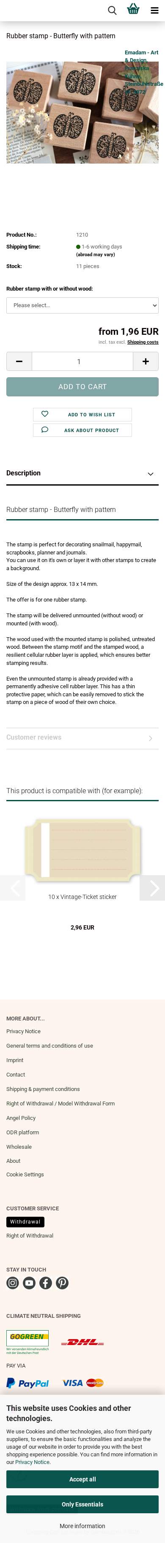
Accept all (82, 1479)
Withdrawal (25, 1222)
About (13, 1161)
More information (82, 1526)
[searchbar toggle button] (112, 10)
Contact (15, 1074)
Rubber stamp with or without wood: (49, 288)
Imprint (14, 1060)
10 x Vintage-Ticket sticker (82, 896)
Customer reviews (33, 737)
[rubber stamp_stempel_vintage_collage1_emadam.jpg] (82, 112)
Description (23, 473)
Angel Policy (21, 1118)
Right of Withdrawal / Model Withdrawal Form (60, 1103)
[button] (19, 361)
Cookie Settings (25, 1174)
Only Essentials (82, 1504)
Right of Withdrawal (29, 1235)
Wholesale (19, 1147)
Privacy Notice (32, 1462)
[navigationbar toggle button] (154, 10)
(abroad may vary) (95, 254)
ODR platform (22, 1132)
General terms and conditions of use (49, 1046)
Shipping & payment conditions (43, 1089)
